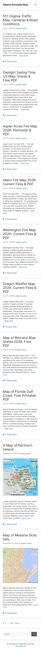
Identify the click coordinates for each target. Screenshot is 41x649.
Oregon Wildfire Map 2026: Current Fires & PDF (19, 288)
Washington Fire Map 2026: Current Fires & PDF (19, 234)
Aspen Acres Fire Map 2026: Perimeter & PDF (20, 130)
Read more (23, 55)
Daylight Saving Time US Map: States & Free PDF (19, 76)
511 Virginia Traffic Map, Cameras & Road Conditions (20, 20)
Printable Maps (11, 61)
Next (17, 623)
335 (12, 623)
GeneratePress (20, 646)
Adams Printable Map (15, 4)
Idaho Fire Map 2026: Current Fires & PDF (19, 182)
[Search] (34, 634)
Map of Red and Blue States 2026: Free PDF (19, 342)
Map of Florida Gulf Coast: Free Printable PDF (19, 395)
